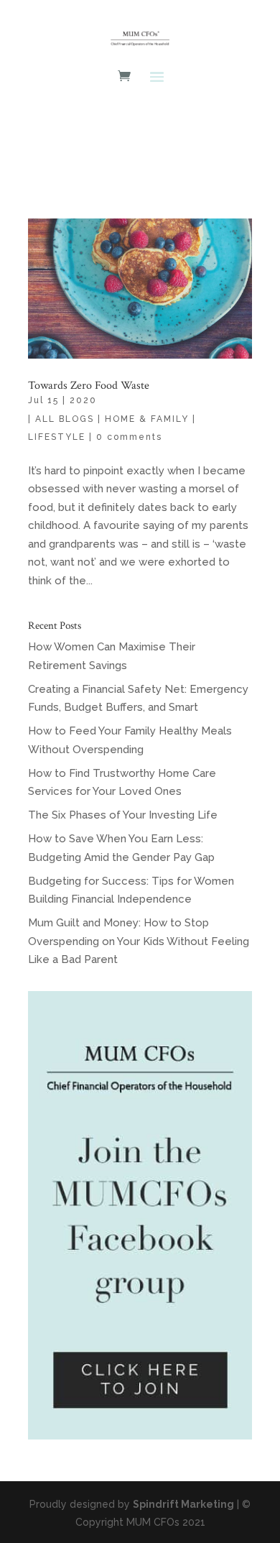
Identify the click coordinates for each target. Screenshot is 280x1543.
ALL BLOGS (64, 419)
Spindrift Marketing (183, 1504)
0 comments (129, 437)
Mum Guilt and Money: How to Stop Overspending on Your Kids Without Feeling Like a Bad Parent (138, 941)
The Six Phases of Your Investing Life (123, 815)
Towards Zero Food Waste (88, 385)
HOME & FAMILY (147, 419)
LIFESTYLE (56, 437)
